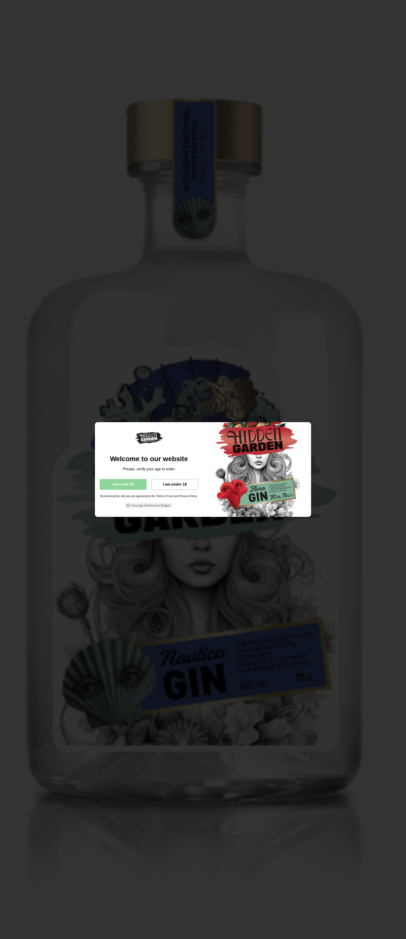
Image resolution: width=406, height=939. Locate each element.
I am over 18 (123, 484)
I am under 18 (175, 484)
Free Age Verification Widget (150, 505)
